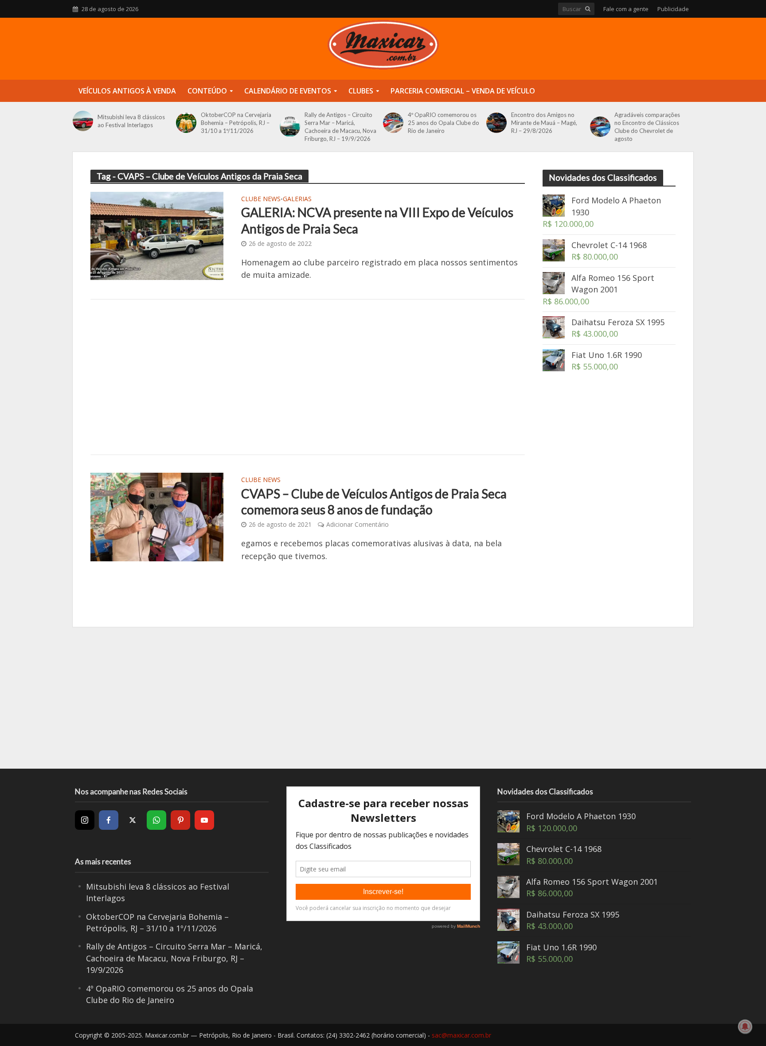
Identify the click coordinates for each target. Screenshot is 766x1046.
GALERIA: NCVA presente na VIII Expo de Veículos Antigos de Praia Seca (377, 220)
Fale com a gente (626, 9)
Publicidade (673, 9)
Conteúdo (207, 91)
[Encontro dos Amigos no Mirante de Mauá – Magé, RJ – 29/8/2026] (496, 123)
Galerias (297, 199)
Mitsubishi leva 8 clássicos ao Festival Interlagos (131, 120)
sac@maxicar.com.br (461, 1035)
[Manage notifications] (745, 1026)
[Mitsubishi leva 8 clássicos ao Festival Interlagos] (83, 121)
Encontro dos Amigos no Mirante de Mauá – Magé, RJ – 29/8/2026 (544, 122)
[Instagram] (84, 820)
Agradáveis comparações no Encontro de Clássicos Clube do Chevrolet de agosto (647, 126)
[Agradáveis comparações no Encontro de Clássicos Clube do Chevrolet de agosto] (600, 127)
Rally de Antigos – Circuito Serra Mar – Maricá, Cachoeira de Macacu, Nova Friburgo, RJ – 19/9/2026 (340, 126)
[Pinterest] (180, 820)
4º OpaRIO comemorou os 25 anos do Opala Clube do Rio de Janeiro (443, 122)
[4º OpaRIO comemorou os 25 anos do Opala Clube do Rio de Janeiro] (393, 123)
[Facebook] (108, 820)
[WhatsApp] (156, 820)
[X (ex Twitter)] (132, 820)
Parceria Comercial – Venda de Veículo (463, 91)
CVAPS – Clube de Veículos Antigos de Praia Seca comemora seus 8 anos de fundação (374, 501)
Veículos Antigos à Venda (127, 91)
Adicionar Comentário (357, 524)
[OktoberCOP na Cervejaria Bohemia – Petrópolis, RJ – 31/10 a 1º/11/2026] (186, 123)
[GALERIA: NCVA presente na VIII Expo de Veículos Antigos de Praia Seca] (156, 234)
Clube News (261, 199)
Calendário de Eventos (287, 91)
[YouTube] (204, 820)
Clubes (360, 91)
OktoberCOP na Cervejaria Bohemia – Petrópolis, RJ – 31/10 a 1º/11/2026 (236, 122)
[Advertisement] (307, 377)
